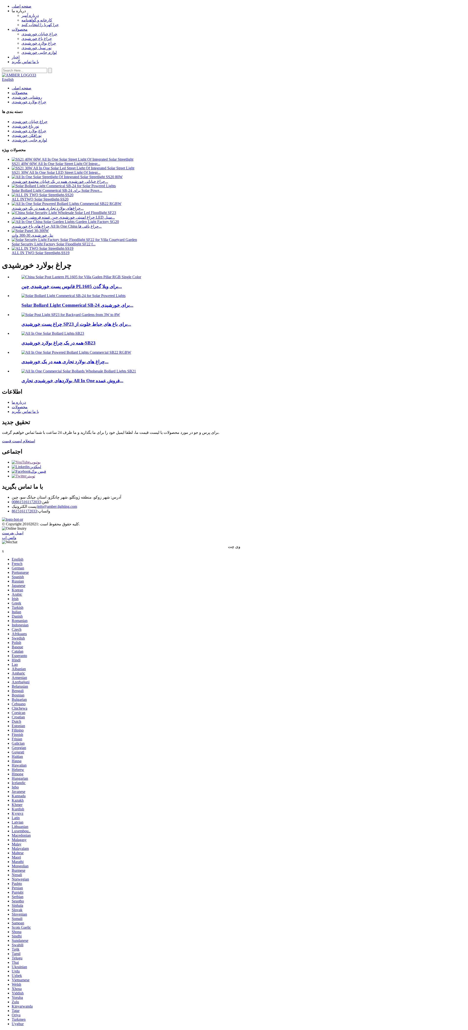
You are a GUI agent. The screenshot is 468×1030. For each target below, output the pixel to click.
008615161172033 (26, 502)
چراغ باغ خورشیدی (36, 39)
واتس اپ (9, 538)
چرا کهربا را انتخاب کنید (40, 25)
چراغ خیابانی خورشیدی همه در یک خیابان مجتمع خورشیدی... (60, 181)
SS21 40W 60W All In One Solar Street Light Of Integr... (56, 164)
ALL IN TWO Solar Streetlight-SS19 (40, 253)
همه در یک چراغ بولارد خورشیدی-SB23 (58, 342)
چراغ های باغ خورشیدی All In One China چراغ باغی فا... (57, 226)
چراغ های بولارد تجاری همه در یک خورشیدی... (64, 361)
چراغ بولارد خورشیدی (38, 43)
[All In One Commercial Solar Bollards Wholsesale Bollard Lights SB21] (78, 371)
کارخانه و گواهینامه (36, 20)
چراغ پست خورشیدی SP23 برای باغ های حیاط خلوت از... (76, 324)
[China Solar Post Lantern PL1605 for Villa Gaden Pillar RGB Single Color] (81, 277)
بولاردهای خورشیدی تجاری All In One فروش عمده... (72, 380)
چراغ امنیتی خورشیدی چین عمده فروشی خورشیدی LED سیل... (63, 217)
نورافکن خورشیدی (26, 135)
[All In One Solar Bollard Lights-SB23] (52, 333)
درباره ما (19, 402)
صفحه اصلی (21, 6)
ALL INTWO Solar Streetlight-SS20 (40, 199)
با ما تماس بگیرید (25, 62)
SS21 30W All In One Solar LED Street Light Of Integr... (56, 172)
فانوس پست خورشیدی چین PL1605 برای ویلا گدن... (71, 286)
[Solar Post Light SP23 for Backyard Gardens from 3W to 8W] (70, 315)
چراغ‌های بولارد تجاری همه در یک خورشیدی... (48, 208)
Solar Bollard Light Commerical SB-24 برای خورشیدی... (77, 305)
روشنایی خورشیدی (27, 97)
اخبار (16, 57)
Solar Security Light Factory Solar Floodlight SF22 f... (54, 244)
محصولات (20, 29)
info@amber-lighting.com (57, 506)
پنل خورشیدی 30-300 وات (32, 235)
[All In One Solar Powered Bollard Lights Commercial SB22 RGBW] (76, 352)
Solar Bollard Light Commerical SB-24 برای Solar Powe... (57, 190)
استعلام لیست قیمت (18, 441)
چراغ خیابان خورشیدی (39, 34)
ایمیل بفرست (12, 533)
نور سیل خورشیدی (36, 48)
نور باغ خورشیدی (25, 126)
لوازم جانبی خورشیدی (39, 52)
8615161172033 (24, 511)
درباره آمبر (30, 15)
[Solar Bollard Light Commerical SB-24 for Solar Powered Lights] (73, 296)
